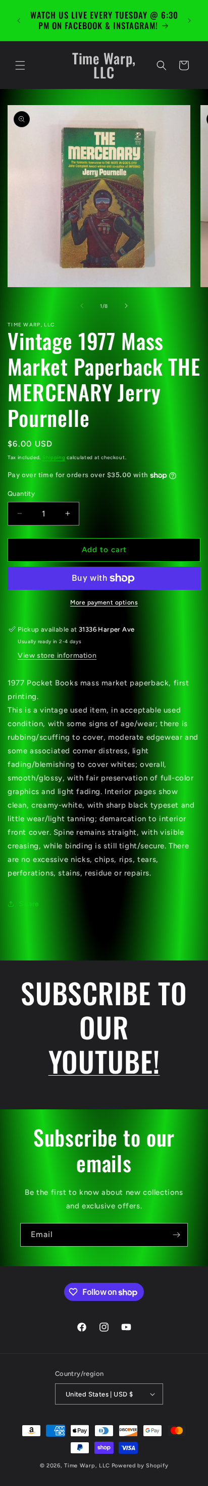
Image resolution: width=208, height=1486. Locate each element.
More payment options (104, 602)
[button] (20, 65)
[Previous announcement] (19, 21)
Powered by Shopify (140, 1465)
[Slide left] (82, 306)
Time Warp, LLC (87, 1465)
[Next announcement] (189, 21)
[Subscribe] (176, 1235)
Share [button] (29, 904)
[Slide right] (126, 306)
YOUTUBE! (104, 1061)
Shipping (54, 457)
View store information (57, 655)
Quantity (21, 493)
